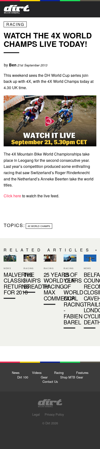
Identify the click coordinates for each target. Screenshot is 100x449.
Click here (12, 196)
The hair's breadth (30, 275)
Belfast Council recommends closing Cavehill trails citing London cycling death (90, 293)
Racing (15, 24)
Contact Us (50, 381)
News (15, 372)
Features (82, 372)
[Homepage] (50, 402)
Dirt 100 (22, 377)
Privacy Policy (54, 414)
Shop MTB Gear (71, 377)
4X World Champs (39, 226)
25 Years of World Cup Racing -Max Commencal (50, 281)
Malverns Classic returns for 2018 (18, 283)
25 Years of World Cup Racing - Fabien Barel (70, 293)
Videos (37, 372)
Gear (44, 377)
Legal (36, 414)
